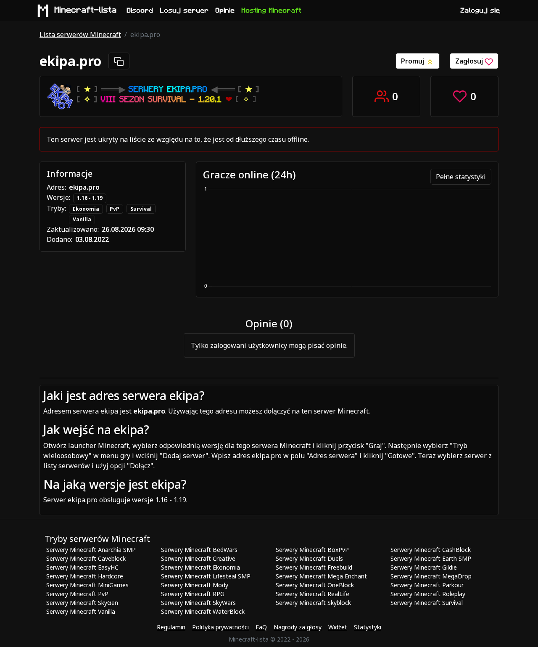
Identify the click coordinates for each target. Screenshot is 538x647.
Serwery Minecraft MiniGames (87, 585)
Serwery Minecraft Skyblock (313, 603)
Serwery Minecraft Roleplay (427, 594)
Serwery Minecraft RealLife (312, 594)
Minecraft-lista (86, 10)
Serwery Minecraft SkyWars (198, 603)
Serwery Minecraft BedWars (199, 550)
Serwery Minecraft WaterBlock (203, 611)
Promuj (413, 61)
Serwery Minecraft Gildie (423, 567)
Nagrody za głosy (298, 627)
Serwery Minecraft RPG (192, 594)
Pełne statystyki (461, 176)
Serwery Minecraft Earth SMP (430, 558)
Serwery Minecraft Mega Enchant (321, 576)
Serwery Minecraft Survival (426, 603)
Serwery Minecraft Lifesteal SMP (206, 576)
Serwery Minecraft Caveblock (86, 558)
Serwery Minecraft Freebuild (314, 567)
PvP (114, 208)
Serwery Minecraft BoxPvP (312, 550)
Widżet (337, 627)
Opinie (225, 10)
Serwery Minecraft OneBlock (315, 585)
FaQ (261, 627)
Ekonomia (86, 208)
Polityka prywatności (220, 627)
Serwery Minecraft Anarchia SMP (91, 550)
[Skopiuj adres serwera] (118, 61)
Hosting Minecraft (271, 10)
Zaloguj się (480, 10)
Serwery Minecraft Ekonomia (200, 567)
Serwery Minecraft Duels (309, 558)
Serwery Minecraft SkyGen (82, 603)
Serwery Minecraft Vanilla (80, 611)
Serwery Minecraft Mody (194, 585)
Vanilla (82, 219)
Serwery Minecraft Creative (198, 558)
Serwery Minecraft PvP (77, 594)
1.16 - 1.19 (90, 198)
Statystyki (367, 627)
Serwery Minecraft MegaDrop (431, 576)
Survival (141, 208)
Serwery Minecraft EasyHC (82, 567)
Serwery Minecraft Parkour (427, 585)
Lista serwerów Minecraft (80, 34)
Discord (140, 10)
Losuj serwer (184, 10)
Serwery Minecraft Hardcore (84, 576)
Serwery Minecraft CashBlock (430, 550)
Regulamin (171, 627)
